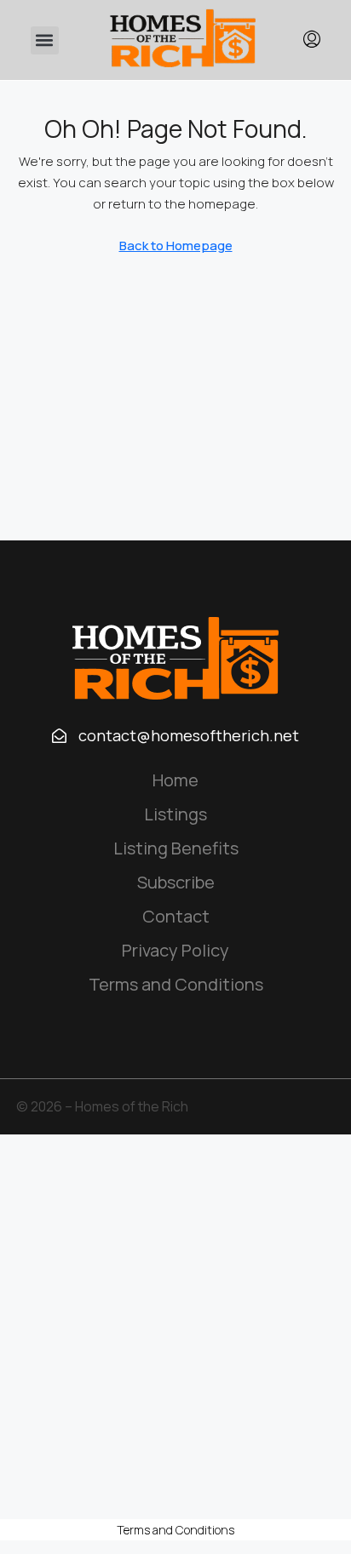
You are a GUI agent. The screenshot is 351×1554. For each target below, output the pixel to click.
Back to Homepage (176, 245)
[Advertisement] (175, 1326)
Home (175, 779)
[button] (45, 40)
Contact (176, 916)
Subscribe (176, 882)
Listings (175, 814)
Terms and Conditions (176, 984)
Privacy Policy (175, 950)
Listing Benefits (176, 848)
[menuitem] (311, 40)
